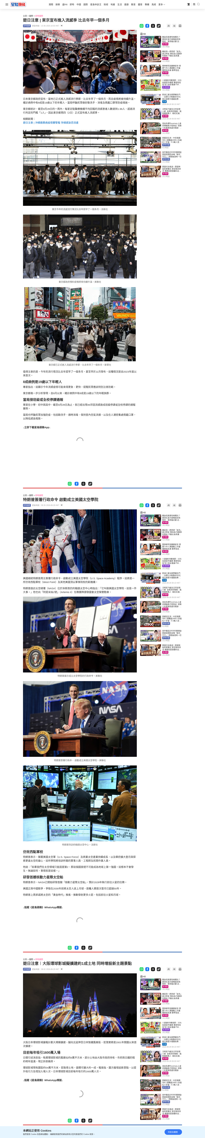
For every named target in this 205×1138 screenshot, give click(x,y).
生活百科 (166, 87)
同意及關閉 (173, 1132)
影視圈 (165, 44)
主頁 (25, 16)
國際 (31, 16)
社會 (164, 101)
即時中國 (166, 145)
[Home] (18, 4)
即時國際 (39, 16)
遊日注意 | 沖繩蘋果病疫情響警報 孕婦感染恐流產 (51, 122)
